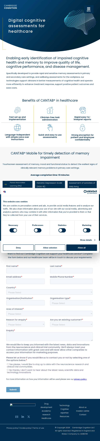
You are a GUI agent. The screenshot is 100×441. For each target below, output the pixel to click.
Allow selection (50, 248)
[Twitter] (28, 416)
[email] (16, 416)
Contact (82, 414)
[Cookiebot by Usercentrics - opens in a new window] (85, 192)
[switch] (37, 230)
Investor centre (82, 411)
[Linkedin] (22, 416)
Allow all (82, 248)
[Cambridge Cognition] (10, 6)
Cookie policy (25, 428)
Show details (86, 240)
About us (82, 407)
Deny (18, 248)
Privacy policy (13, 428)
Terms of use (38, 428)
